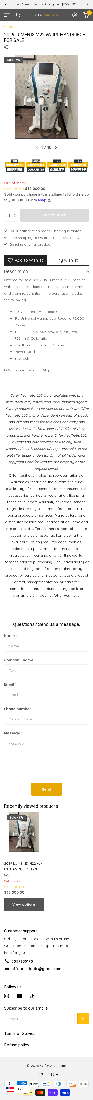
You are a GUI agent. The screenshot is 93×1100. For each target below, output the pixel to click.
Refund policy (16, 1045)
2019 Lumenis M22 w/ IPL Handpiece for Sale (23, 869)
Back (11, 27)
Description (16, 271)
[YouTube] (19, 996)
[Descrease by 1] (16, 219)
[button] (5, 4)
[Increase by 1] (16, 210)
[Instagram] (6, 996)
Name (10, 635)
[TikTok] (32, 996)
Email (10, 684)
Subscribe (83, 1018)
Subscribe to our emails (26, 1008)
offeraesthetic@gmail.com (36, 968)
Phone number (17, 709)
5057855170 (22, 961)
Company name (18, 660)
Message (13, 733)
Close (18, 15)
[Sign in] (74, 15)
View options (24, 904)
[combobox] (17, 1089)
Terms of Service (20, 1033)
